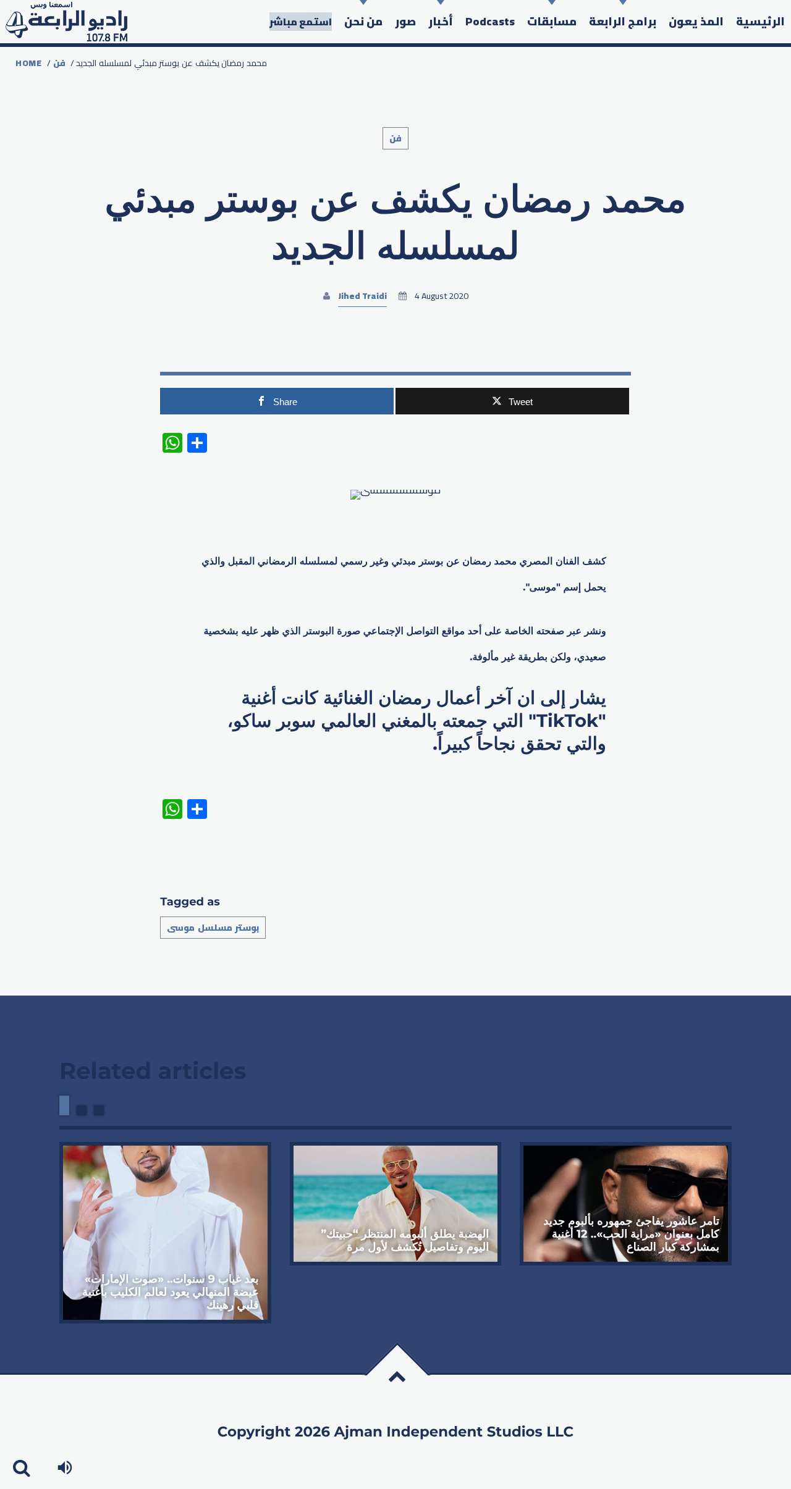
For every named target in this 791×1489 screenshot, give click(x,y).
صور (405, 21)
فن (59, 63)
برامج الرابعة (622, 21)
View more (165, 1232)
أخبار (440, 21)
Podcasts (490, 21)
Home (28, 63)
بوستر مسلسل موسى (213, 928)
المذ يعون (696, 21)
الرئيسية (760, 21)
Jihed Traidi (362, 296)
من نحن (363, 21)
